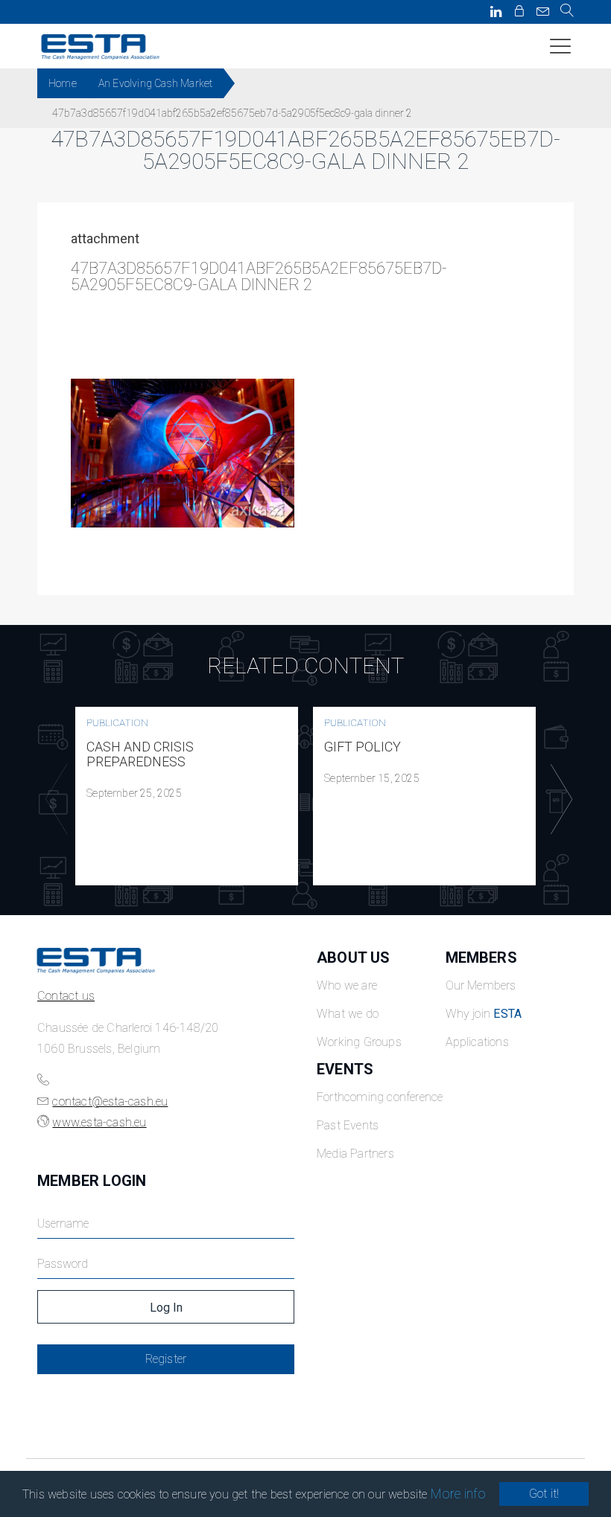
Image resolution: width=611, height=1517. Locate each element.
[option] (186, 796)
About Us (353, 957)
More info (459, 1493)
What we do (348, 1014)
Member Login (91, 1181)
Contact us (66, 996)
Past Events (348, 1125)
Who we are (347, 985)
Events (345, 1069)
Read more (187, 796)
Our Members (481, 985)
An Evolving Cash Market (155, 83)
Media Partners (355, 1153)
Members (481, 957)
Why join (484, 1014)
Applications (477, 1042)
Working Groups (359, 1042)
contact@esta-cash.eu (110, 1101)
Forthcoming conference (380, 1097)
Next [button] (558, 799)
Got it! (544, 1493)
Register (166, 1359)
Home (62, 83)
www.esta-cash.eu (99, 1122)
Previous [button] (52, 799)
